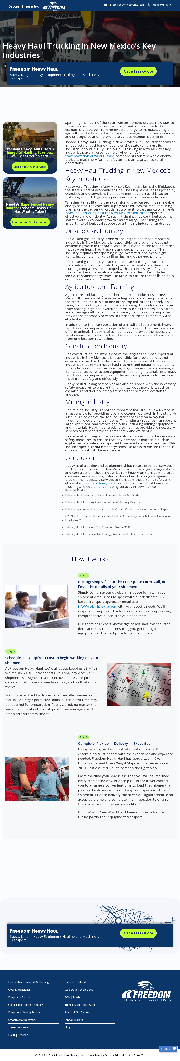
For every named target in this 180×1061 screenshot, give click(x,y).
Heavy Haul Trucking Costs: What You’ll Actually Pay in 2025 (105, 502)
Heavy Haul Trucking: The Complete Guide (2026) (98, 527)
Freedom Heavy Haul (99, 483)
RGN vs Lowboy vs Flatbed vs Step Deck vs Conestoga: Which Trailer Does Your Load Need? (118, 518)
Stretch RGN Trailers (77, 1012)
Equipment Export (19, 997)
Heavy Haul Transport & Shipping (28, 982)
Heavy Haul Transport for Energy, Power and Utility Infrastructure (110, 534)
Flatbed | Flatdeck (76, 982)
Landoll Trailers (74, 1019)
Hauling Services (18, 1035)
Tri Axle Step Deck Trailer (80, 1004)
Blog (67, 1027)
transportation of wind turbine (90, 156)
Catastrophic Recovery (22, 1019)
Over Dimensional (19, 989)
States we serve (18, 1027)
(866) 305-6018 (162, 4)
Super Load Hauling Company (26, 1004)
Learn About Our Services (30, 166)
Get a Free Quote (138, 71)
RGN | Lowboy (74, 997)
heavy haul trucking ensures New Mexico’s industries (107, 213)
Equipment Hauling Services (25, 1012)
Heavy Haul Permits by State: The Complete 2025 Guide (102, 495)
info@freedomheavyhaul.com (127, 4)
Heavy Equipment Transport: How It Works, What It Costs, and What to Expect (118, 509)
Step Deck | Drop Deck (79, 989)
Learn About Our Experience (30, 222)
